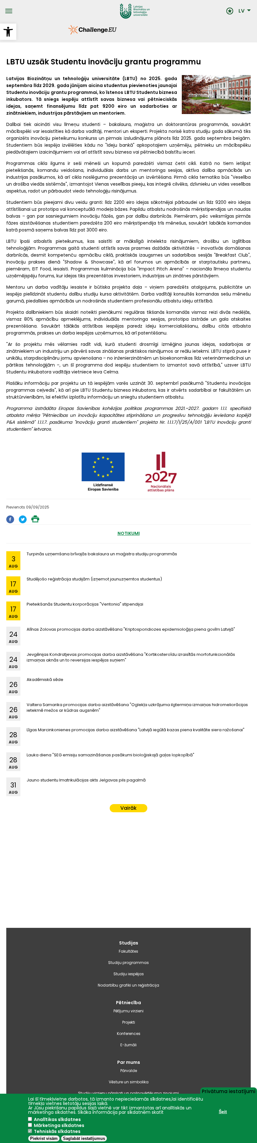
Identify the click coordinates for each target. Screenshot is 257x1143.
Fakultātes (128, 951)
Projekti (128, 1022)
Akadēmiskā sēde (45, 680)
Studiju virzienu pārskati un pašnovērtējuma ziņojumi (128, 1093)
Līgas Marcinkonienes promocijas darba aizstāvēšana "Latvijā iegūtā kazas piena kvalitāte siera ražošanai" (135, 730)
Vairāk (128, 808)
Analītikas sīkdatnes (57, 1119)
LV (241, 11)
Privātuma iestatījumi (228, 1091)
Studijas (128, 943)
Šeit (223, 1111)
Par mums (128, 1062)
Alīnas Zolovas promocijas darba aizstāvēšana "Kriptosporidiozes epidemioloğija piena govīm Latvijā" (131, 629)
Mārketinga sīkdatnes (59, 1125)
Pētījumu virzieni (128, 1011)
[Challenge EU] (68, 33)
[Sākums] (119, 11)
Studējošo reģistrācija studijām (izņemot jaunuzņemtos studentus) (94, 579)
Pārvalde (128, 1070)
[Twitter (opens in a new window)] (23, 521)
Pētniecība (128, 1002)
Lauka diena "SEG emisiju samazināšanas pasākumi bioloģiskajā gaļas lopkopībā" (110, 755)
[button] (8, 32)
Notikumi (129, 533)
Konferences (128, 1033)
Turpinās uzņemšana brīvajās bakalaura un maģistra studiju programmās (102, 554)
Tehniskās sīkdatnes (57, 1131)
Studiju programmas (128, 962)
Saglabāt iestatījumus (84, 1138)
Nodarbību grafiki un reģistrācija (128, 985)
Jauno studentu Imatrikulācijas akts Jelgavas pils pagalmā (86, 780)
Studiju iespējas (128, 974)
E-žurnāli (128, 1045)
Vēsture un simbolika (129, 1082)
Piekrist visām (44, 1138)
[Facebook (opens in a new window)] (10, 521)
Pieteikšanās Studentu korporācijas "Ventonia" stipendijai (85, 604)
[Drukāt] (35, 520)
